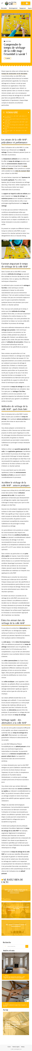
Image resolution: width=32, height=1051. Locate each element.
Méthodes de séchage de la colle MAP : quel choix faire (16, 122)
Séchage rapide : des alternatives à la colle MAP (16, 131)
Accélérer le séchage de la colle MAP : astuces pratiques (17, 125)
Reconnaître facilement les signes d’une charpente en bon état (15, 1005)
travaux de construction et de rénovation (14, 73)
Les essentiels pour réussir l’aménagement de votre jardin (16, 907)
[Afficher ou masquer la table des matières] (23, 112)
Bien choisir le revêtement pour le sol (16, 924)
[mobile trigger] (2, 3)
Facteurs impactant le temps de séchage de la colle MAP (16, 119)
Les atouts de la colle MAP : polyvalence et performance (16, 116)
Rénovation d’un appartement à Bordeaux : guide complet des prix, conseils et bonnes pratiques (14, 977)
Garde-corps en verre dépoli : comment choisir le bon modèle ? (16, 1024)
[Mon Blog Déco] (10, 3)
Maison (8, 58)
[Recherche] (24, 3)
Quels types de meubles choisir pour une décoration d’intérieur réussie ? (16, 890)
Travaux (6, 975)
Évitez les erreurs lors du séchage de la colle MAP (16, 128)
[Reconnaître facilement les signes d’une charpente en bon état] (15, 991)
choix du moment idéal (22, 171)
